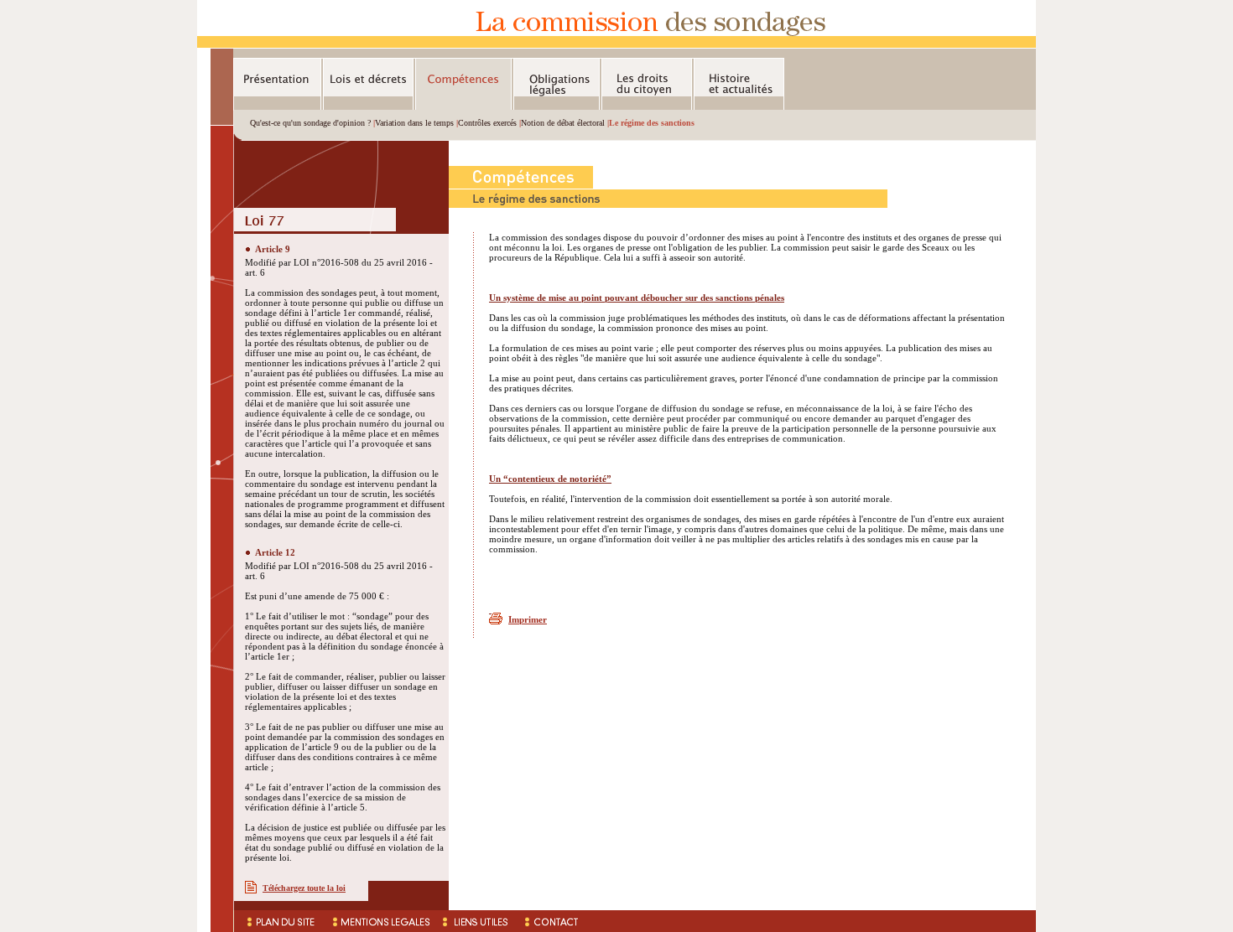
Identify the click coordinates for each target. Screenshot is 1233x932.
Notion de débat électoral (563, 122)
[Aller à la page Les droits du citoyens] (646, 84)
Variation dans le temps (414, 122)
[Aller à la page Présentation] (616, 45)
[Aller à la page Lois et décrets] (368, 84)
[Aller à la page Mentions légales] (379, 921)
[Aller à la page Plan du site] (278, 921)
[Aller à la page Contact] (552, 921)
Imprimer (527, 619)
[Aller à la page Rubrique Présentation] (277, 84)
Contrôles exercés (487, 122)
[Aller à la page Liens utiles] (477, 921)
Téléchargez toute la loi (304, 888)
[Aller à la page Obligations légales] (556, 84)
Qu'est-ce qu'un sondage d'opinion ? (310, 122)
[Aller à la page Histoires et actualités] (739, 84)
